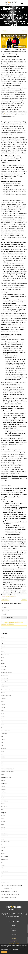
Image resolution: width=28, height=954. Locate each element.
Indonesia (3, 739)
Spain (2, 838)
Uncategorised (4, 856)
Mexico (2, 774)
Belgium (3, 651)
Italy (2, 745)
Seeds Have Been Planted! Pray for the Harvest (11, 885)
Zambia (2, 873)
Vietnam (3, 865)
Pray (14, 932)
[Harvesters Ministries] (10, 3)
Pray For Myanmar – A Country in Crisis (9, 891)
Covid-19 (3, 683)
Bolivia (2, 657)
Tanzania (3, 844)
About (13, 925)
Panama (3, 803)
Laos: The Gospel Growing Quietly (8, 897)
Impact (14, 930)
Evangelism (3, 716)
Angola (2, 643)
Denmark (3, 692)
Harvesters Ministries (5, 730)
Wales (2, 868)
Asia (2, 648)
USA (2, 862)
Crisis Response (4, 686)
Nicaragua (3, 795)
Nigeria (2, 797)
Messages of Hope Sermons (9, 596)
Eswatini (3, 704)
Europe (2, 713)
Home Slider (4, 733)
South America (4, 833)
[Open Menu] (22, 3)
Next (24, 30)
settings (16, 949)
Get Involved (14, 934)
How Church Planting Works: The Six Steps (10, 894)
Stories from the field (5, 841)
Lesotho (3, 757)
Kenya (2, 751)
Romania (3, 821)
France (2, 719)
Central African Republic (6, 672)
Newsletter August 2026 (6, 888)
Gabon (2, 721)
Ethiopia (3, 707)
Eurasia (2, 710)
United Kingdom (4, 859)
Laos (2, 754)
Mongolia (3, 780)
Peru (2, 809)
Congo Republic (4, 681)
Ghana (2, 724)
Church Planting (4, 678)
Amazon (3, 640)
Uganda (2, 853)
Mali (2, 765)
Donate (14, 938)
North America (4, 800)
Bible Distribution (5, 654)
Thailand (3, 847)
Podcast (3, 815)
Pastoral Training (4, 806)
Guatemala (3, 727)
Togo (2, 850)
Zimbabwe (3, 876)
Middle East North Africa (6, 777)
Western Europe (4, 871)
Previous (6, 30)
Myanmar (3, 786)
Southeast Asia (4, 835)
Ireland (2, 742)
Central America (4, 675)
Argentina (3, 645)
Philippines (3, 812)
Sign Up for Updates (14, 943)
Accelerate (14, 928)
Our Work (14, 927)
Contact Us (14, 940)
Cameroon (3, 669)
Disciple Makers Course (6, 695)
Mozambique (4, 783)
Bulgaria (3, 663)
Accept (4, 951)
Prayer (2, 818)
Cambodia (3, 666)
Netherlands (3, 789)
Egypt (2, 701)
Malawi (2, 762)
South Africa (3, 830)
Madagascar (3, 759)
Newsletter (3, 792)
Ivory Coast (3, 748)
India (2, 736)
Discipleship (3, 698)
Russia (2, 824)
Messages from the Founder (7, 768)
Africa (2, 637)
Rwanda (3, 827)
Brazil (2, 660)
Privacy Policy (13, 941)
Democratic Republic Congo (7, 689)
